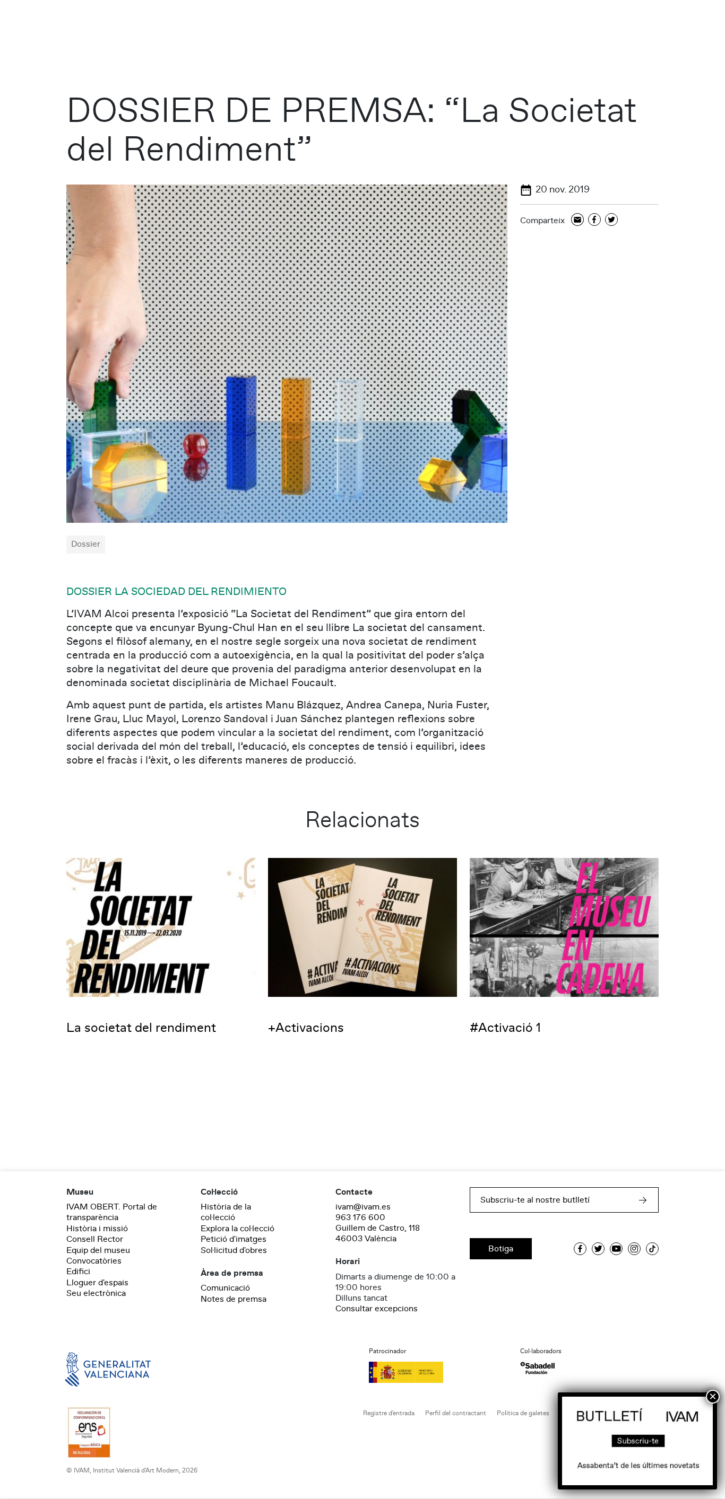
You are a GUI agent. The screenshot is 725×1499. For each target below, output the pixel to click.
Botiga (500, 1248)
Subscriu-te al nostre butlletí (535, 1200)
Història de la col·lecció (226, 1212)
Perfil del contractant (455, 1413)
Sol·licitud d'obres (234, 1250)
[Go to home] (92, 1368)
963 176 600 (360, 1217)
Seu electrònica (96, 1293)
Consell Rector (94, 1239)
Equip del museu (98, 1250)
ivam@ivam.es (363, 1207)
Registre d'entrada (389, 1413)
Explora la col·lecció (237, 1228)
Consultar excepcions (376, 1308)
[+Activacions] (362, 927)
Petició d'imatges (233, 1239)
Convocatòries (94, 1261)
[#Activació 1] (564, 927)
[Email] (577, 220)
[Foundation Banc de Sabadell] (537, 1368)
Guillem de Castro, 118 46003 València (377, 1233)
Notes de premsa (233, 1299)
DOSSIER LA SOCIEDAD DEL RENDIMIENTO (176, 591)
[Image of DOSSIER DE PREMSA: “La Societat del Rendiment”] (286, 353)
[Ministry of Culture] (438, 1372)
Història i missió (97, 1228)
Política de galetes (523, 1413)
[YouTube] (616, 1248)
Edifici (78, 1271)
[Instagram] (634, 1248)
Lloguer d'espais (97, 1282)
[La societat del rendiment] (160, 927)
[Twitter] (611, 220)
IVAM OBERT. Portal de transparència (111, 1212)
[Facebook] (594, 220)
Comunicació (225, 1288)
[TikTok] (652, 1248)
